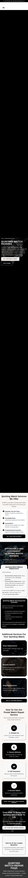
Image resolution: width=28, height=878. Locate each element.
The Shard (19, 559)
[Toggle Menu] (4, 7)
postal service (20, 562)
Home (2, 238)
